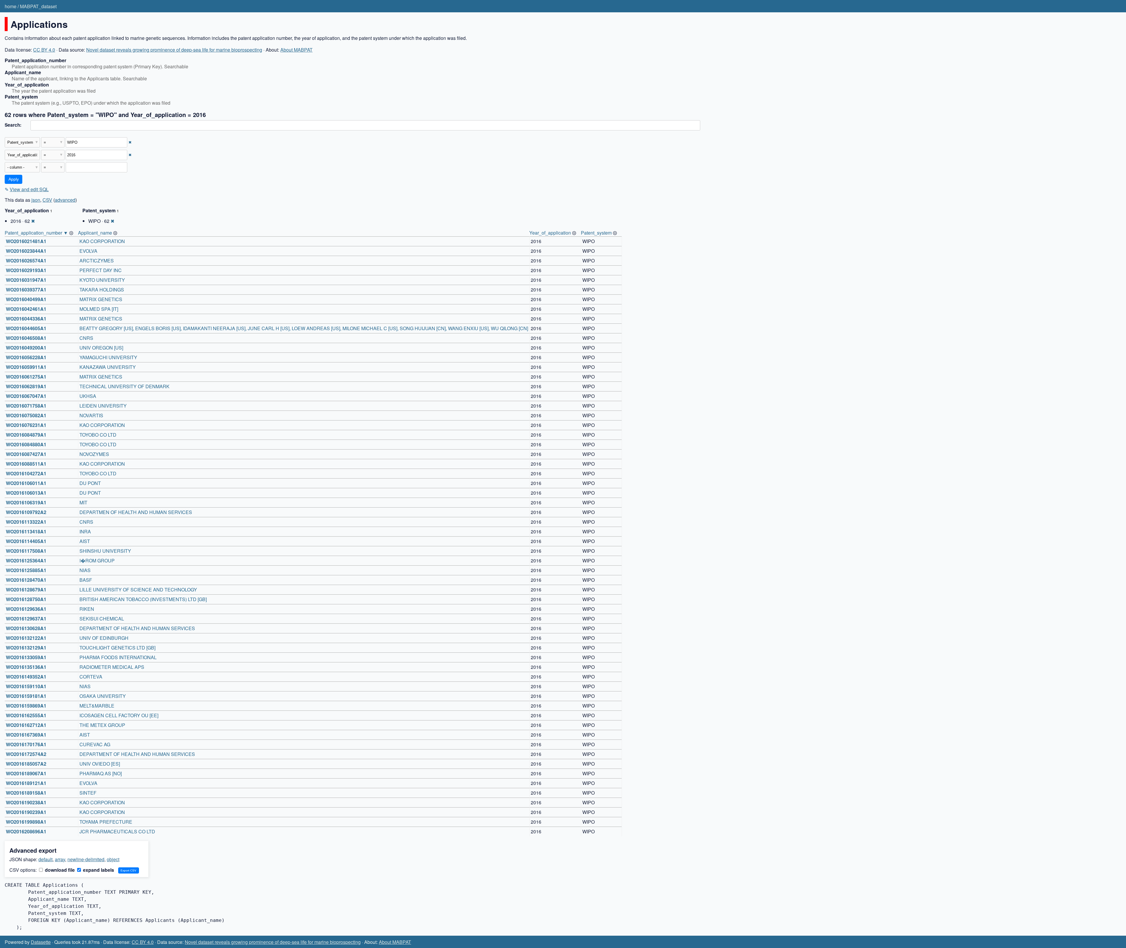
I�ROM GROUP (97, 560)
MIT (83, 502)
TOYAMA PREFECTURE (105, 821)
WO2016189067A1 (26, 773)
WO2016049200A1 (26, 347)
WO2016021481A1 (26, 241)
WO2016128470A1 (26, 579)
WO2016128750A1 (26, 599)
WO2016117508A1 (26, 550)
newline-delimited (85, 859)
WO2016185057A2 (26, 763)
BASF (85, 579)
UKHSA (87, 396)
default (45, 859)
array (60, 859)
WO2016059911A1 (26, 367)
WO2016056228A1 (26, 357)
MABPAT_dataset (38, 6)
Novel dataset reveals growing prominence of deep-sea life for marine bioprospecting (174, 49)
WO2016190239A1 (26, 812)
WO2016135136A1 (26, 667)
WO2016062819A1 (26, 386)
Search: (13, 125)
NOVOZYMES (94, 454)
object (113, 859)
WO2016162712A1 (26, 725)
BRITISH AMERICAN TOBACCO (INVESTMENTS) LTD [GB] (143, 599)
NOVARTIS (91, 415)
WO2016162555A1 (26, 715)
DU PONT (90, 483)
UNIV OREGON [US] (101, 347)
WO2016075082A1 (26, 415)
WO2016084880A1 (26, 444)
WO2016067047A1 (26, 396)
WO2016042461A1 (26, 309)
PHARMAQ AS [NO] (100, 773)
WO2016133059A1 (26, 657)
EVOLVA (88, 250)
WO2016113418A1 (26, 531)
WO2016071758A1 (26, 405)
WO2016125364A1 (26, 560)
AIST (84, 541)
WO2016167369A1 (26, 734)
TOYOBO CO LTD (97, 434)
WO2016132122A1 (26, 638)
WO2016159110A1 (26, 686)
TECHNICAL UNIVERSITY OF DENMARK (124, 386)
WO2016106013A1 (26, 492)
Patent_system (596, 232)
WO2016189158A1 (26, 792)
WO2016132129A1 (26, 647)
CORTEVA (90, 676)
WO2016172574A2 (26, 754)
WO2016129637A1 (26, 618)
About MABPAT (296, 49)
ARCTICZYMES (96, 260)
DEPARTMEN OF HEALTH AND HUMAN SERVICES (135, 512)
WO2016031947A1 (26, 280)
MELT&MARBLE (96, 705)
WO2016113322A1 (26, 521)
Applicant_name (95, 232)
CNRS (86, 338)
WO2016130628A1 (26, 628)
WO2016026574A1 (26, 260)
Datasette (41, 942)
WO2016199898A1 (26, 821)
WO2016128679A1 (26, 589)
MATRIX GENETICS (100, 299)
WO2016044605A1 (26, 328)
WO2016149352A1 (26, 676)
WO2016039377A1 (26, 289)
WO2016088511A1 (26, 463)
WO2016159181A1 (26, 696)
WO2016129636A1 (26, 609)
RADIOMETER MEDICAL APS (111, 667)
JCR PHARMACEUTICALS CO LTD (117, 831)
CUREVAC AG (94, 744)
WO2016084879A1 (26, 434)
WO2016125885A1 (26, 570)
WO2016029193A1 (26, 270)
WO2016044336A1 (26, 318)
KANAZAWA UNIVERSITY (107, 367)
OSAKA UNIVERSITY (102, 696)
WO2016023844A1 (26, 250)
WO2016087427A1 (26, 454)
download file (59, 869)
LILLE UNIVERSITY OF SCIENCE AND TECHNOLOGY (138, 589)
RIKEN (86, 609)
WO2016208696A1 (26, 831)
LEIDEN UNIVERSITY (103, 405)
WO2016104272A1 (26, 473)
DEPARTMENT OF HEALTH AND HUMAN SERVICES (137, 628)
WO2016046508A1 (26, 338)
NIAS (85, 570)
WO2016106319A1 (26, 502)
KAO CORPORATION (102, 241)
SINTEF (87, 792)
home (10, 6)
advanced (65, 199)
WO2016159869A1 (26, 705)
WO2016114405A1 (26, 541)
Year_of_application (550, 232)
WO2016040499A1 (26, 299)
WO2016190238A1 (26, 802)
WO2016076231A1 (26, 425)
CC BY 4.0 (44, 49)
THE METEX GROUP (102, 725)
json (35, 199)
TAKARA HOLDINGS (101, 289)
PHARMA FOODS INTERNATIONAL (118, 657)
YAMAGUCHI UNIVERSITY (108, 357)
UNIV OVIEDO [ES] (99, 763)
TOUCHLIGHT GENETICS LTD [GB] (117, 647)
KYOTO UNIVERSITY (102, 280)
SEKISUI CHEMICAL (101, 618)
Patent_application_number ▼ (36, 232)
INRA (85, 531)
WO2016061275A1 (26, 376)
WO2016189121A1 (26, 783)
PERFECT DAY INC (100, 270)
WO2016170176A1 (26, 744)
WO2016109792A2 (26, 512)
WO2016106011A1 (26, 483)
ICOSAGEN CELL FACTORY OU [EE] (118, 715)
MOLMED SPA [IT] (98, 309)
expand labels (98, 869)
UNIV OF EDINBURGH (103, 638)
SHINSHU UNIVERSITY (105, 550)
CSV (47, 199)
